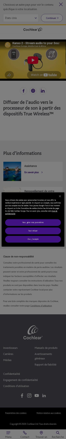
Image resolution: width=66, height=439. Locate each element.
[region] (33, 219)
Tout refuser (33, 231)
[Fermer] (59, 196)
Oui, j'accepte (33, 239)
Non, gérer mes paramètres (33, 222)
